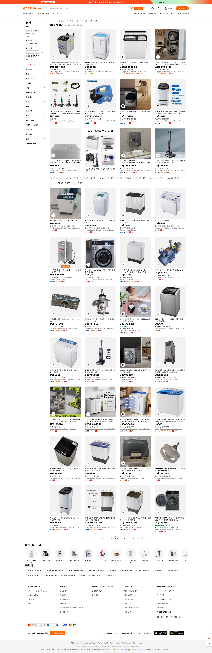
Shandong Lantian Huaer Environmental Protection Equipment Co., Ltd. (65, 72)
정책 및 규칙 (64, 612)
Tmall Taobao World (95, 643)
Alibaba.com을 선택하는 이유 (37, 591)
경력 (29, 603)
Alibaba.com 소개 (34, 586)
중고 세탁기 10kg (111, 575)
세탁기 (79, 21)
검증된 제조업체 (97, 591)
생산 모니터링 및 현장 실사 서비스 (71, 607)
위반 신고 (127, 612)
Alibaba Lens (39, 633)
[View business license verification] (126, 650)
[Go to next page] (147, 538)
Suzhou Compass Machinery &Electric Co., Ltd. (170, 170)
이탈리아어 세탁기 (73, 178)
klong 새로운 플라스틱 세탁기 (61, 183)
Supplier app (107, 633)
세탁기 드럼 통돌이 (69, 575)
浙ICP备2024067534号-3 (162, 650)
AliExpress (74, 643)
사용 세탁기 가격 (127, 570)
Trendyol (129, 643)
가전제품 (61, 21)
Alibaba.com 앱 (126, 633)
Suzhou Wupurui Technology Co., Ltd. (63, 121)
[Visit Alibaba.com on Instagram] (171, 616)
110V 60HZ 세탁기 (157, 178)
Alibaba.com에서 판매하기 (166, 591)
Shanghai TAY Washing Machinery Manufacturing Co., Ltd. (170, 72)
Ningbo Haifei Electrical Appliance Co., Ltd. (64, 170)
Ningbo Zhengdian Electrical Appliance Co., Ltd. (170, 328)
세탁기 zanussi (57, 178)
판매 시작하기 (161, 595)
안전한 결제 (64, 591)
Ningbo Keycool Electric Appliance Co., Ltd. (100, 72)
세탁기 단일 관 (173, 570)
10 (133, 538)
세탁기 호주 (142, 178)
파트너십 (160, 607)
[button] (131, 8)
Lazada (106, 643)
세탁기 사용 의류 (91, 178)
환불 (125, 603)
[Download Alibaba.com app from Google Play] (176, 633)
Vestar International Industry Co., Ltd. (132, 279)
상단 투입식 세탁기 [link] (90, 21)
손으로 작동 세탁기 (175, 178)
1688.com (83, 643)
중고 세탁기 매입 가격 (50, 575)
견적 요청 (95, 595)
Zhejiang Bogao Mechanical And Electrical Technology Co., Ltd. (100, 121)
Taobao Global (115, 643)
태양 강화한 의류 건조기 (96, 570)
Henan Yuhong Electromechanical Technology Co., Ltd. (65, 478)
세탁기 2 (79, 183)
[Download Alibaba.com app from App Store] (160, 633)
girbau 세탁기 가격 (107, 178)
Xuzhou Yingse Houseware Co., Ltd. (132, 478)
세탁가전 (70, 21)
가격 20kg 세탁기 (143, 570)
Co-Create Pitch (33, 595)
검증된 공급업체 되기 (164, 603)
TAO (123, 643)
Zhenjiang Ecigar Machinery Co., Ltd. (167, 277)
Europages (138, 643)
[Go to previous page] (89, 538)
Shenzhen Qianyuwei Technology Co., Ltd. (134, 330)
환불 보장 (63, 595)
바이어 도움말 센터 (130, 591)
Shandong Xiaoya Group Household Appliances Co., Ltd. (65, 379)
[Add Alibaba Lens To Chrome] (57, 633)
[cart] (159, 9)
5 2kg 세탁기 (159, 570)
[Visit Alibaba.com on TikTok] (180, 616)
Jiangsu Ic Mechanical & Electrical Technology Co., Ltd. (100, 279)
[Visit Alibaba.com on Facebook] (158, 616)
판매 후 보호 (64, 603)
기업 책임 (31, 599)
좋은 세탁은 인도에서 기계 (55, 570)
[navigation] (36, 280)
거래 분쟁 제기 (129, 599)
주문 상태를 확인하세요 (165, 599)
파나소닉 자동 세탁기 (34, 570)
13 (142, 538)
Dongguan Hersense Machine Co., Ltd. (168, 529)
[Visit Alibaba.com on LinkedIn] (162, 616)
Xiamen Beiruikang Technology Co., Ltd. (98, 379)
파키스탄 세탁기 (33, 575)
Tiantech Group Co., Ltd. (128, 121)
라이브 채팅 (128, 595)
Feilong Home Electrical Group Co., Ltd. (133, 72)
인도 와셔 (113, 570)
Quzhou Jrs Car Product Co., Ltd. (61, 279)
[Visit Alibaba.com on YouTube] (175, 616)
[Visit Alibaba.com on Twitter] (166, 616)
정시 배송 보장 (65, 599)
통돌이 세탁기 (96, 575)
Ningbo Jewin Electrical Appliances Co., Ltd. (100, 429)
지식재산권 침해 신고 (131, 607)
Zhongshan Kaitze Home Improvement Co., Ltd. (135, 170)
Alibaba (51, 21)
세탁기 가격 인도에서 (126, 178)
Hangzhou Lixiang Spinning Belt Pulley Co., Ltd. (65, 328)
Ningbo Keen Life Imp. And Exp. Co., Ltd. (168, 478)
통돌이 (83, 575)
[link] (209, 632)
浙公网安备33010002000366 (142, 650)
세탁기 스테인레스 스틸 (76, 570)
